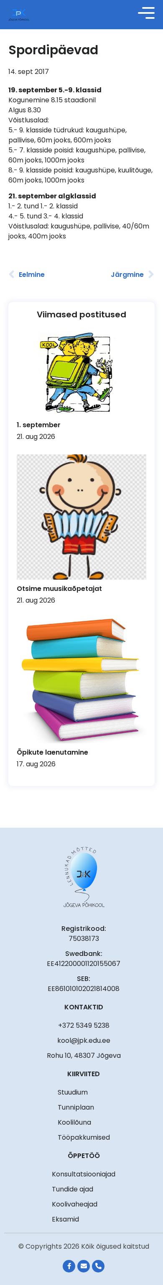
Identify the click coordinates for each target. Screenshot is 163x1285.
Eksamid (65, 1219)
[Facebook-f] (69, 1266)
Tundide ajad (72, 1189)
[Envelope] (83, 1266)
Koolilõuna (74, 1122)
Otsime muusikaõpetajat (59, 588)
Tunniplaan (76, 1107)
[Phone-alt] (98, 1266)
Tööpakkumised (84, 1137)
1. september (39, 425)
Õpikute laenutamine (52, 752)
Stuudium (73, 1092)
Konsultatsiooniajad (83, 1174)
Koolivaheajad (74, 1204)
